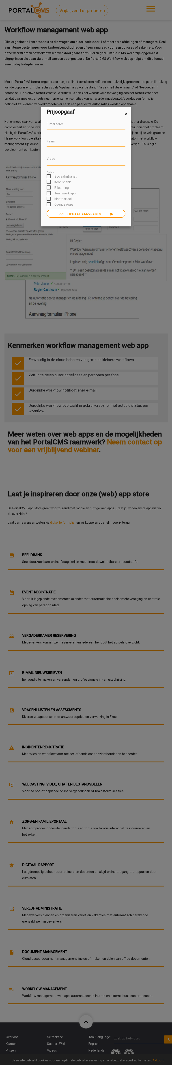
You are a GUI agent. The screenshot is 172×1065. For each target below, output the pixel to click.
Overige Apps (63, 204)
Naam (51, 141)
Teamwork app (65, 193)
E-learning (61, 187)
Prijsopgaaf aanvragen (86, 214)
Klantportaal (63, 199)
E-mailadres (55, 124)
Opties (50, 172)
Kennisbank (62, 182)
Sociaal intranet (65, 176)
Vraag (51, 158)
